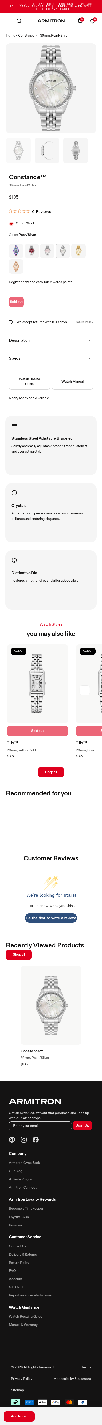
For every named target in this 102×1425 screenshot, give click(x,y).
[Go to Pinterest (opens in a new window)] (12, 1140)
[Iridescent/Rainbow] (16, 251)
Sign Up (82, 1126)
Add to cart (19, 1416)
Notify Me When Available (29, 398)
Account (15, 1279)
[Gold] (78, 251)
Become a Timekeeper (26, 1208)
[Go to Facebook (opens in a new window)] (36, 1140)
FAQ (12, 1271)
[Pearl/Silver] (63, 251)
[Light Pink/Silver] (47, 251)
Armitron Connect (22, 1187)
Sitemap (17, 1390)
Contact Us (17, 1246)
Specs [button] (14, 358)
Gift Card (16, 1287)
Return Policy (84, 322)
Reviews (15, 1225)
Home (10, 35)
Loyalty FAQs (19, 1217)
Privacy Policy (21, 1378)
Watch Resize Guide (29, 381)
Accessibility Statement (72, 1378)
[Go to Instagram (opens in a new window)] (24, 1140)
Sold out (16, 302)
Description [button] (19, 340)
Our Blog (15, 1171)
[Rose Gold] (16, 266)
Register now (19, 282)
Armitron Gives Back (24, 1163)
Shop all (51, 772)
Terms (86, 1367)
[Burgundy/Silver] (32, 251)
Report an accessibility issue (30, 1295)
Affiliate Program (21, 1179)
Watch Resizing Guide (25, 1316)
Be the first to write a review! (51, 918)
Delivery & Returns (23, 1254)
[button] (84, 690)
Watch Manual (72, 381)
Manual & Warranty (23, 1325)
